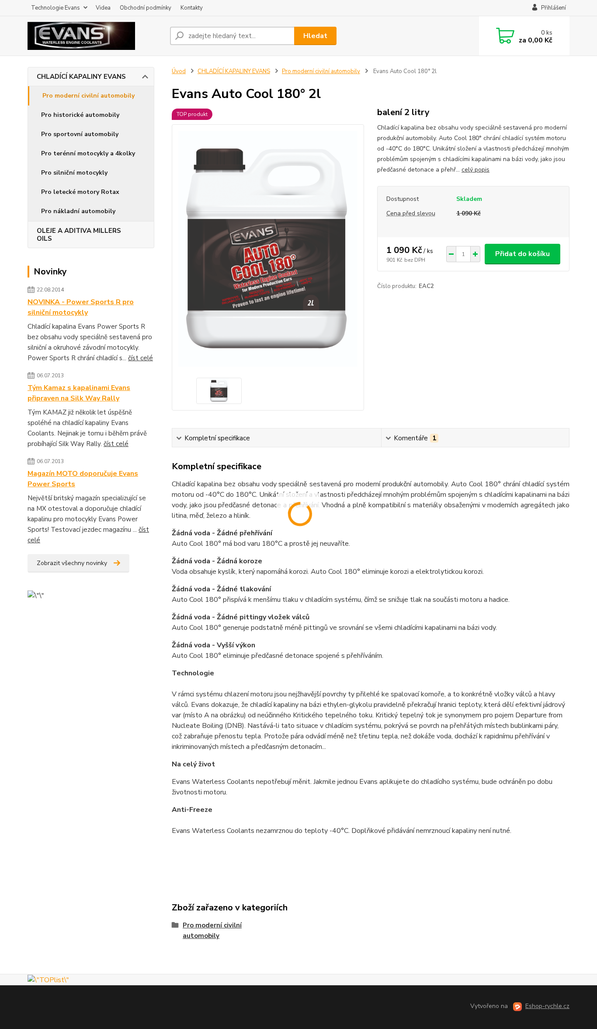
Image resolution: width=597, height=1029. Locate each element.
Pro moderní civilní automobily (88, 95)
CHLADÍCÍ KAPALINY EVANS (81, 76)
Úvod (179, 71)
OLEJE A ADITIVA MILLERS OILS (79, 234)
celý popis (475, 169)
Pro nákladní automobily (78, 211)
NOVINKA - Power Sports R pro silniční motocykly (81, 307)
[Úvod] (95, 36)
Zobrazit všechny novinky (72, 563)
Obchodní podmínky (145, 8)
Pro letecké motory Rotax (80, 192)
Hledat (315, 36)
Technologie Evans (55, 8)
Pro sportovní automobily (79, 134)
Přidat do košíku (522, 254)
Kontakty (191, 8)
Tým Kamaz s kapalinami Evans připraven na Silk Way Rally (79, 393)
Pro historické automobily (80, 115)
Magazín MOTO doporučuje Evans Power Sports (83, 479)
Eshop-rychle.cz (547, 1006)
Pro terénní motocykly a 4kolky (88, 153)
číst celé (140, 358)
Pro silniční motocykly (74, 173)
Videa (103, 8)
